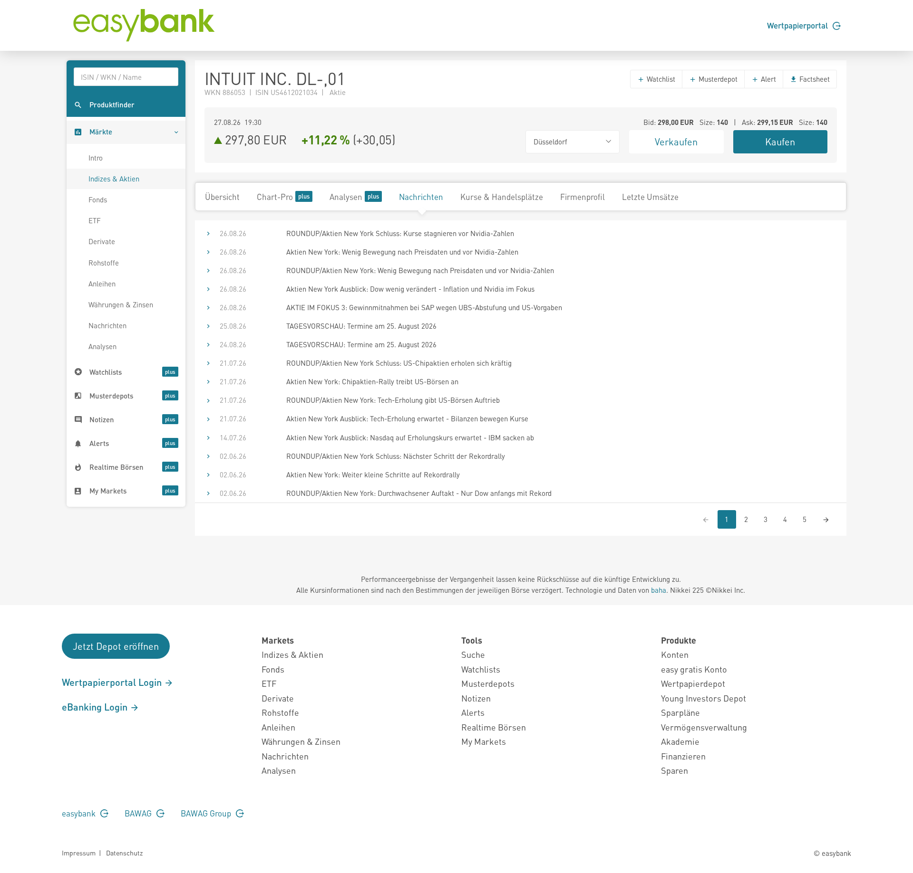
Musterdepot (717, 79)
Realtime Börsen (493, 726)
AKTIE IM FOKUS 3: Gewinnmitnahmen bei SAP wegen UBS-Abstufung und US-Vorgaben (424, 307)
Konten (675, 654)
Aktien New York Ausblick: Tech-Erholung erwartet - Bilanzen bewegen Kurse (407, 418)
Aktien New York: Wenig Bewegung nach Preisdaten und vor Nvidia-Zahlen (402, 251)
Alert (767, 79)
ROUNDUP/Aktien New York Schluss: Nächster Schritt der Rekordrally (395, 456)
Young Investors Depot (703, 698)
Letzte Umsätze (650, 196)
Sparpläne (680, 712)
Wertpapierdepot (693, 683)
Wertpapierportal (798, 25)
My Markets (483, 741)
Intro (95, 157)
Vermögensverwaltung (704, 726)
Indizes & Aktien (113, 178)
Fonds (97, 199)
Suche (473, 654)
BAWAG (139, 813)
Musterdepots (488, 683)
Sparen (674, 770)
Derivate (101, 241)
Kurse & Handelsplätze (501, 196)
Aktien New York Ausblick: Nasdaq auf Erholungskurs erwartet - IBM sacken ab (410, 437)
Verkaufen (676, 141)
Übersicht (222, 196)
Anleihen (102, 283)
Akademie (680, 741)
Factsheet (813, 79)
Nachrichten (107, 325)
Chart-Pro (275, 196)
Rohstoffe (103, 262)
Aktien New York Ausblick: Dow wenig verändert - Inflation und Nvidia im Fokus (410, 289)
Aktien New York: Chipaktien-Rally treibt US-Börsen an (372, 381)
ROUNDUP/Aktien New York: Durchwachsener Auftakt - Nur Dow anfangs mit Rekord (419, 493)
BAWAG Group (207, 813)
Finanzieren (683, 755)
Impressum (79, 852)
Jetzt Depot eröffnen (116, 646)
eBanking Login (96, 707)
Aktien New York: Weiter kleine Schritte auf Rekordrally (373, 474)
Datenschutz (124, 852)
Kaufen (780, 141)
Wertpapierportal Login (113, 682)
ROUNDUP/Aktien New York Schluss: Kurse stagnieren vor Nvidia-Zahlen (400, 233)
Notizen (476, 698)
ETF (94, 220)
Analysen (102, 346)
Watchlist (660, 79)
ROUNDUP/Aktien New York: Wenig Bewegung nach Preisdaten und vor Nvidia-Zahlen (420, 270)
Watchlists (480, 669)
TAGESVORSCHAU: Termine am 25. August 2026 (361, 326)
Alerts (473, 712)
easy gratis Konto (694, 669)
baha (658, 590)
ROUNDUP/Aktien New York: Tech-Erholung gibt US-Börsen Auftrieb (393, 400)
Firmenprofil (582, 196)
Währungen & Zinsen (120, 304)
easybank (79, 813)
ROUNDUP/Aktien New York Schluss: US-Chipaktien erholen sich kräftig (399, 363)
